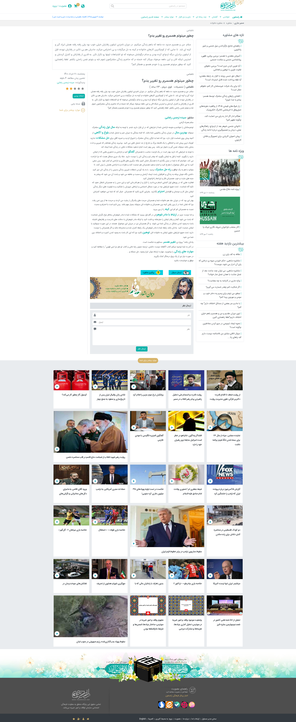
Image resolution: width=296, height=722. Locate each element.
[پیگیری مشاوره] (151, 274)
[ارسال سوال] (179, 274)
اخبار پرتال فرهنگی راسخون (176, 695)
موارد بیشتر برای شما (69, 110)
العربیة (150, 719)
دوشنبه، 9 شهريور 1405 (95, 16)
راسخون (235, 17)
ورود (54, 6)
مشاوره (229, 23)
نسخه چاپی (75, 104)
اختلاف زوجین (79, 96)
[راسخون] (232, 10)
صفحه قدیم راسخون (150, 17)
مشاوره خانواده (216, 23)
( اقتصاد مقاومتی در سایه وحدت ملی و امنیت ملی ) (69, 16)
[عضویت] (78, 719)
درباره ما (186, 719)
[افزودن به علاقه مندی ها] (73, 719)
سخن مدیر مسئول (209, 719)
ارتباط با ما (195, 719)
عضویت (63, 6)
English (142, 719)
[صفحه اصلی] (88, 719)
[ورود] (83, 719)
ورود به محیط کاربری (164, 719)
